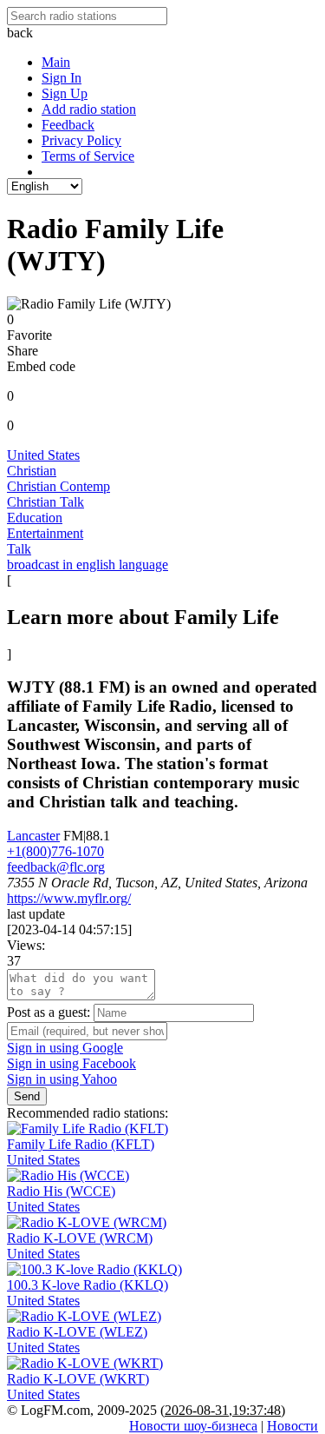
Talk (19, 548)
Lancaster (33, 835)
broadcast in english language (87, 564)
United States (43, 455)
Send (27, 1096)
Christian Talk (45, 502)
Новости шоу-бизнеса (193, 1425)
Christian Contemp (58, 486)
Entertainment (45, 533)
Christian (31, 470)
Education (34, 517)
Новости (292, 1425)
